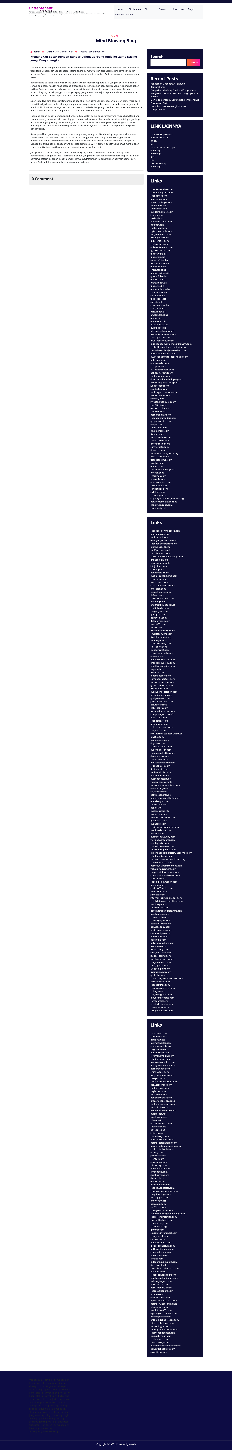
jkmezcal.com (158, 894)
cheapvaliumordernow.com (165, 875)
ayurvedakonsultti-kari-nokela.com (169, 356)
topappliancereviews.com (164, 1329)
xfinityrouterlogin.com (162, 1323)
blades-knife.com (160, 759)
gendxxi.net (156, 807)
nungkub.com (158, 479)
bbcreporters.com (160, 337)
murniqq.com (45, 1412)
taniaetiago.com (159, 488)
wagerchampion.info (161, 782)
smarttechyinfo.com (161, 633)
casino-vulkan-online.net (164, 1303)
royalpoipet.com (159, 904)
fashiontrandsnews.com (163, 334)
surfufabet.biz (158, 295)
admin (36, 51)
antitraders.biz (158, 360)
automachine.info (160, 775)
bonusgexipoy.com (160, 926)
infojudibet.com (159, 566)
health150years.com (161, 1097)
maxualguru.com (159, 640)
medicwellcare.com (161, 830)
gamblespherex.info (161, 794)
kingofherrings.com (161, 1194)
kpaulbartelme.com (161, 862)
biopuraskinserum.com (163, 1245)
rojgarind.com (158, 669)
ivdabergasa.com (160, 385)
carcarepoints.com (161, 414)
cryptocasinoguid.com (162, 340)
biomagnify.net (158, 508)
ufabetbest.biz (158, 298)
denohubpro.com (160, 756)
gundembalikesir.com (162, 211)
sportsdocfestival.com (162, 1004)
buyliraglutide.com (160, 244)
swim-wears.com (160, 1072)
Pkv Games (135, 9)
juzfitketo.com (158, 492)
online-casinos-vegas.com (165, 1319)
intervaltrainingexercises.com (166, 897)
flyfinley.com (157, 595)
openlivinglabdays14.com (164, 353)
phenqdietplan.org (160, 443)
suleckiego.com (159, 1352)
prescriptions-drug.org (163, 1100)
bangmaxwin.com (160, 1236)
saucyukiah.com (159, 1033)
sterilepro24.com (160, 843)
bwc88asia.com (159, 405)
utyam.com (157, 466)
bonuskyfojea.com (160, 920)
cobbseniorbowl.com (162, 372)
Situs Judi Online (123, 14)
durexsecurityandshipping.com (167, 379)
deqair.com (156, 424)
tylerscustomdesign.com (164, 1081)
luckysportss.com (160, 965)
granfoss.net (157, 1294)
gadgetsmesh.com (160, 698)
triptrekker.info (158, 804)
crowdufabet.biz (159, 324)
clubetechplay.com (161, 933)
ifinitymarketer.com (161, 952)
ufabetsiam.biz (158, 266)
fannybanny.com (159, 949)
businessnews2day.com (163, 836)
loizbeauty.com (159, 1165)
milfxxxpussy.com (160, 456)
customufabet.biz (160, 305)
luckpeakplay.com (160, 968)
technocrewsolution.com (164, 1104)
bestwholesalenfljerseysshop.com (168, 350)
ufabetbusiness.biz (160, 273)
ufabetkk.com (158, 1181)
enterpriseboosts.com (162, 1139)
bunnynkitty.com (159, 1223)
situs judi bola (46, 1408)
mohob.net (156, 627)
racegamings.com (160, 984)
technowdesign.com (161, 376)
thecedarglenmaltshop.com (165, 530)
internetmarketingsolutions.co (166, 733)
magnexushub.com (161, 234)
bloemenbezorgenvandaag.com (168, 1213)
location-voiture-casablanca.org (168, 859)
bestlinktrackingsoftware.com (166, 910)
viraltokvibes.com (160, 1107)
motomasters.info (160, 811)
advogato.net (158, 1129)
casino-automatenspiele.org (166, 1146)
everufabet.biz (158, 321)
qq (152, 144)
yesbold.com (157, 218)
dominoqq (156, 150)
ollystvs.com (157, 736)
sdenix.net (156, 1120)
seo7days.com (158, 1207)
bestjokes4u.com (160, 608)
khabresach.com (159, 1339)
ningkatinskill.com (160, 430)
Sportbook (178, 9)
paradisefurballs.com (162, 653)
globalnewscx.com (160, 740)
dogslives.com (158, 743)
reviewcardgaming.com (163, 849)
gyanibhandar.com (161, 250)
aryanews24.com (160, 363)
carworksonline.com (161, 1084)
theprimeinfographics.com (165, 872)
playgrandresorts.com (162, 997)
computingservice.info (162, 714)
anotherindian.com (161, 482)
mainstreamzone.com (162, 682)
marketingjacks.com (161, 1326)
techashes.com (159, 195)
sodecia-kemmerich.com (164, 881)
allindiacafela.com (160, 1297)
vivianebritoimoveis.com (163, 1110)
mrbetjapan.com (159, 1197)
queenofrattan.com (161, 749)
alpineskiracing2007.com (164, 1300)
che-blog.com (158, 588)
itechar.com (157, 215)
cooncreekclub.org (161, 1046)
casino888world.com (162, 888)
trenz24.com (157, 1158)
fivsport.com (157, 434)
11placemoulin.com (160, 621)
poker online (47, 1418)
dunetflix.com (158, 450)
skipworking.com (159, 1162)
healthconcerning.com (163, 666)
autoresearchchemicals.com (166, 1345)
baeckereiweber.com (162, 189)
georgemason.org (160, 534)
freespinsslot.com (160, 650)
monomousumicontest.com (165, 785)
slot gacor (65, 1392)
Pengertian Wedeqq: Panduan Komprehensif (174, 90)
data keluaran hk (159, 137)
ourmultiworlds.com (161, 1043)
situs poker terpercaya (163, 147)
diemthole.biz (158, 1178)
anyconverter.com (160, 1168)
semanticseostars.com (163, 679)
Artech (132, 1444)
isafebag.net (157, 1133)
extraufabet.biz (159, 282)
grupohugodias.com (161, 421)
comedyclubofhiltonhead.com (166, 865)
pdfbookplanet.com (161, 746)
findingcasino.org (159, 769)
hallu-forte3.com (159, 1284)
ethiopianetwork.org (161, 695)
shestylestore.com (160, 1007)
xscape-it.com (158, 366)
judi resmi (52, 1389)
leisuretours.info (159, 704)
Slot (147, 9)
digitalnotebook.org (161, 637)
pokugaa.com (158, 991)
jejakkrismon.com (160, 1175)
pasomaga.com (159, 495)
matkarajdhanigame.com (164, 575)
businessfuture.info (160, 563)
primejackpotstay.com (163, 988)
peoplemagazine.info (162, 192)
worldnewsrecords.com (163, 840)
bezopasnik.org (159, 1226)
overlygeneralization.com (164, 691)
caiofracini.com (159, 717)
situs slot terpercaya (161, 134)
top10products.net (160, 550)
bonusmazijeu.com (160, 917)
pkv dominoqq (158, 163)
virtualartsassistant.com (163, 869)
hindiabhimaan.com (161, 1336)
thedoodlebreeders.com (163, 418)
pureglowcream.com (162, 1210)
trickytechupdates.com (163, 1332)
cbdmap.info (157, 569)
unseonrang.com (159, 724)
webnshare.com (159, 688)
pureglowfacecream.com (164, 1191)
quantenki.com (158, 823)
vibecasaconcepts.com (163, 817)
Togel (191, 9)
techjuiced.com (159, 228)
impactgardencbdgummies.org (167, 498)
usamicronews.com (161, 972)
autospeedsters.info (161, 778)
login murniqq (54, 1415)
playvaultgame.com (161, 994)
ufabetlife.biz (157, 286)
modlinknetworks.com (162, 959)
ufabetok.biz (157, 318)
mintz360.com (158, 624)
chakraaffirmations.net (163, 604)
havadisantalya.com (161, 202)
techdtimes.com (159, 205)
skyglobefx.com (159, 791)
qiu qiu (154, 140)
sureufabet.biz (158, 302)
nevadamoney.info (160, 1255)
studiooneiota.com (160, 765)
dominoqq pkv (61, 1379)
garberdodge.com (160, 1068)
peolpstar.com (158, 1078)
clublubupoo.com (160, 914)
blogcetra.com (158, 730)
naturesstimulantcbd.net (164, 501)
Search (157, 56)
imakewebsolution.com (163, 585)
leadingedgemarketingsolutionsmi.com (171, 343)
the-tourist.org (158, 1126)
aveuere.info (157, 656)
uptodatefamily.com (161, 459)
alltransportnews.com (162, 331)
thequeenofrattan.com (163, 753)
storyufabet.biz (158, 308)
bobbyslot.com (159, 617)
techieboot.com (159, 208)
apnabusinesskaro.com (163, 1348)
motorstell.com (159, 1094)
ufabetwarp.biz (158, 253)
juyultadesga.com (160, 389)
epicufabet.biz (158, 311)
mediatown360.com (161, 1310)
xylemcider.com (159, 485)
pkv (152, 156)
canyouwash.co (159, 199)
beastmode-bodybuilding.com (167, 556)
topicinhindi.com (159, 537)
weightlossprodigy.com (163, 630)
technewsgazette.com (163, 1187)
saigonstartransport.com (164, 1233)
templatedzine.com (161, 437)
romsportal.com (159, 1001)
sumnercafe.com (160, 447)
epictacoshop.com (161, 1242)
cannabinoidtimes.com (163, 659)
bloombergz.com (160, 1136)
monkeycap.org (159, 1117)
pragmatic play (49, 1392)
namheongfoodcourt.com (164, 1278)
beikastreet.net (159, 1036)
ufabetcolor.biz (158, 279)
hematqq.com (61, 1412)
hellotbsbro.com (159, 708)
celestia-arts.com (160, 1052)
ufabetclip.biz (158, 257)
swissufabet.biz (158, 269)
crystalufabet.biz (159, 315)
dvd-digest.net (158, 1265)
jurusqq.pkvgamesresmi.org (43, 1431)
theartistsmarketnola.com (165, 1268)
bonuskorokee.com (161, 923)
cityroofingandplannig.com (165, 382)
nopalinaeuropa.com (162, 505)
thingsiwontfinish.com (162, 1010)
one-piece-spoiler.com (163, 762)
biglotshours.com (160, 240)
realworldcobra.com (161, 772)
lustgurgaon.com (159, 611)
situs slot (35, 1392)
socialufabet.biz (159, 292)
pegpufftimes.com (160, 1049)
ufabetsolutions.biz (160, 289)
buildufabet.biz (158, 327)
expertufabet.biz (159, 260)
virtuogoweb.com (160, 237)
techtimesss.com (160, 1088)
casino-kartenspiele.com (164, 1142)
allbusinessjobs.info (161, 546)
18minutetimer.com (161, 675)
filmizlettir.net (158, 1039)
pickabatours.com (160, 553)
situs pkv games (47, 1386)
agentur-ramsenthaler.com (165, 798)
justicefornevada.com (162, 701)
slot (104, 51)
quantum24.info (159, 820)
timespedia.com (159, 1171)
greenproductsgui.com (163, 662)
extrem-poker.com (161, 408)
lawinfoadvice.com (160, 440)
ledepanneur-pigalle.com (164, 1262)
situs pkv (62, 1386)
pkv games (94, 51)
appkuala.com (158, 1204)
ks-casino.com (158, 411)
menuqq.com (36, 1379)
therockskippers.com (162, 1290)
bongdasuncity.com (161, 643)
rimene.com (157, 1258)
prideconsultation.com (162, 598)
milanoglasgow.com (161, 1281)
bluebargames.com (161, 1059)
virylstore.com (158, 1091)
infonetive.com (158, 1239)
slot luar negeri (36, 1389)
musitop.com (157, 463)
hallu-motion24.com (161, 1287)
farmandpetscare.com (163, 711)
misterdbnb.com (159, 891)
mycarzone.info (159, 814)
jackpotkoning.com (161, 955)
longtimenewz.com (161, 962)
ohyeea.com (157, 472)
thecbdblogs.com (160, 1342)
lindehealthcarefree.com (164, 543)
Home (120, 9)
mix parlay (61, 1408)
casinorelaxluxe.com (161, 930)
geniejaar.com (158, 614)
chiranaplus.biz (158, 1271)
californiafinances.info (162, 1249)
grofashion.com (159, 975)
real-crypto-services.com (164, 392)
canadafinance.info (161, 1252)
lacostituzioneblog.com (163, 469)
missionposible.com (161, 1316)
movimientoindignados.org (164, 453)
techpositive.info (159, 720)
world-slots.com (159, 582)
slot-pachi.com (159, 646)
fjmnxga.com (157, 1229)
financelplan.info (159, 559)
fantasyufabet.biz (160, 263)
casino (83, 51)
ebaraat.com (157, 224)
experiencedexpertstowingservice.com (171, 852)
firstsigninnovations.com (163, 1065)
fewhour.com (157, 672)
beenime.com (158, 878)
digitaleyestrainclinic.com (164, 1313)
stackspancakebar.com (163, 1274)
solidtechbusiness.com (162, 846)
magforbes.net (158, 1113)
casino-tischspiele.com (163, 1149)
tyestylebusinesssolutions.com (167, 901)
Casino (162, 9)
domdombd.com (159, 936)
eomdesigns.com (159, 801)
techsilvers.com (159, 427)
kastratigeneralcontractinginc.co (168, 347)
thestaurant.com (159, 907)
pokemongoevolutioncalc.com (167, 978)
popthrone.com (159, 579)
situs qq (52, 1383)
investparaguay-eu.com (163, 401)
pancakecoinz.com (161, 592)
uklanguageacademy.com (164, 540)
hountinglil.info (158, 601)
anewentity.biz (158, 1200)
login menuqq (38, 1415)
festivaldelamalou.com (163, 1062)
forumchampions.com (162, 1055)
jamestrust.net (158, 1155)
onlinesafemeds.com (162, 247)
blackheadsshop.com (162, 856)
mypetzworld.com (160, 395)
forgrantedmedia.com (162, 1075)
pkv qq (48, 1379)
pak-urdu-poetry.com (162, 727)
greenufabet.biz (159, 276)
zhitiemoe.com (158, 476)
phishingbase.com (160, 981)
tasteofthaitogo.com (162, 1220)
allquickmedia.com (160, 1184)
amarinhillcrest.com (161, 1123)
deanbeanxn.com (160, 572)
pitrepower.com (159, 1307)
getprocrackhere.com (162, 943)
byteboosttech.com (161, 231)
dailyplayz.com (158, 939)
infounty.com (157, 398)
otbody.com (157, 1152)
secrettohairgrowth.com (164, 1216)
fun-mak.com (158, 885)
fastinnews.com (159, 946)
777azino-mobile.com (162, 369)
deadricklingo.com (160, 788)
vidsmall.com (157, 833)
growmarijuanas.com (162, 685)
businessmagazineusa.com (165, 827)
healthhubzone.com (161, 221)
